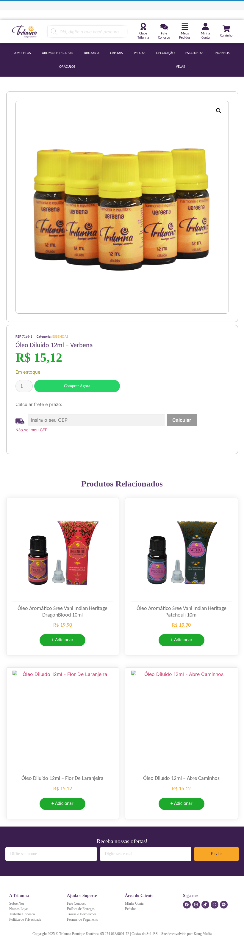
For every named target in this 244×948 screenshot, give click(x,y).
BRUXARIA (91, 53)
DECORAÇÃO (165, 53)
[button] (218, 110)
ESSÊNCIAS (60, 337)
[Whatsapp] (214, 904)
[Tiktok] (205, 904)
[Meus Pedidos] (185, 26)
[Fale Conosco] (164, 26)
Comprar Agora (77, 386)
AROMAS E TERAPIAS (57, 53)
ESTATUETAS (194, 53)
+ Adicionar (62, 640)
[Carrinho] (226, 28)
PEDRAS (140, 53)
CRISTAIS (116, 53)
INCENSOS (222, 53)
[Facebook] (187, 904)
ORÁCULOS (67, 67)
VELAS (180, 67)
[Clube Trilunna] (143, 26)
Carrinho (226, 35)
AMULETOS (22, 53)
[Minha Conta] (205, 26)
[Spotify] (224, 904)
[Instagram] (196, 904)
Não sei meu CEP (31, 429)
